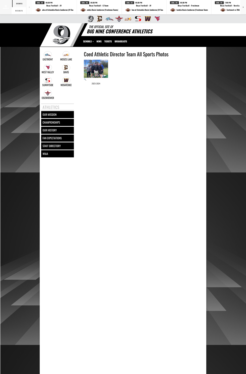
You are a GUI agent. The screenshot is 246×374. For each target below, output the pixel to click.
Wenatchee (66, 85)
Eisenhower (48, 98)
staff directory (52, 146)
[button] (54, 7)
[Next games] (243, 7)
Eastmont (48, 59)
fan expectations (52, 138)
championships (51, 122)
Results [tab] (19, 11)
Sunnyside (47, 85)
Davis (66, 72)
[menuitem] (89, 19)
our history (50, 130)
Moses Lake (66, 59)
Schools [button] (87, 41)
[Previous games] (29, 7)
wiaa (45, 154)
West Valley (48, 72)
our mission (50, 114)
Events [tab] (19, 3)
